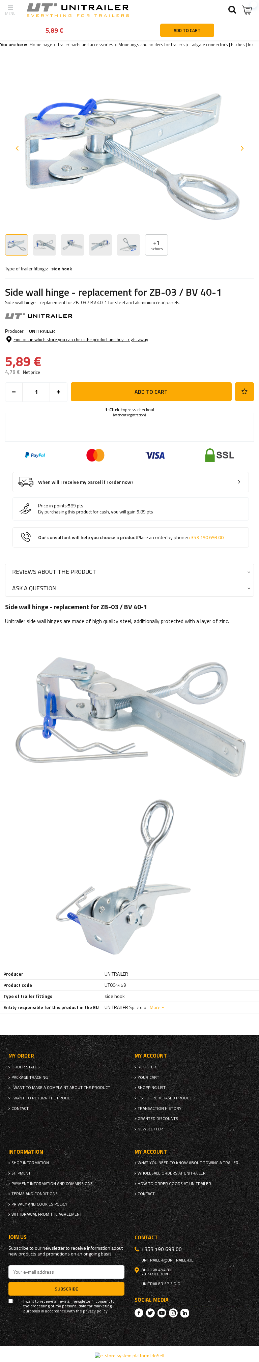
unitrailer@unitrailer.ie (167, 1260)
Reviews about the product (54, 571)
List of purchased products (167, 1098)
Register (147, 1067)
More (155, 1007)
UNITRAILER (42, 330)
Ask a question (34, 588)
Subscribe (66, 1288)
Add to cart (151, 392)
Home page (41, 44)
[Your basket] (247, 10)
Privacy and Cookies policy (39, 1204)
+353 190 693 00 (206, 537)
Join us (17, 1237)
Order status (25, 1067)
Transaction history (159, 1108)
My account (151, 1055)
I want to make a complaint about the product (60, 1088)
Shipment (21, 1173)
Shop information (30, 1163)
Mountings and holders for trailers (151, 44)
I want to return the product (43, 1098)
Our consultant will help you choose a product (131, 537)
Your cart (148, 1077)
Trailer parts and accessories (85, 44)
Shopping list (152, 1088)
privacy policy (95, 1311)
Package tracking (29, 1077)
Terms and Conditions (34, 1194)
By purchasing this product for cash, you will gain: (87, 512)
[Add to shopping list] (244, 391)
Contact (20, 1108)
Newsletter (150, 1129)
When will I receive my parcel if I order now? (86, 482)
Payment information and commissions (52, 1184)
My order (21, 1055)
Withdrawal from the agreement (46, 1214)
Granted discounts (158, 1119)
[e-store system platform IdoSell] (129, 1355)
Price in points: (53, 506)
